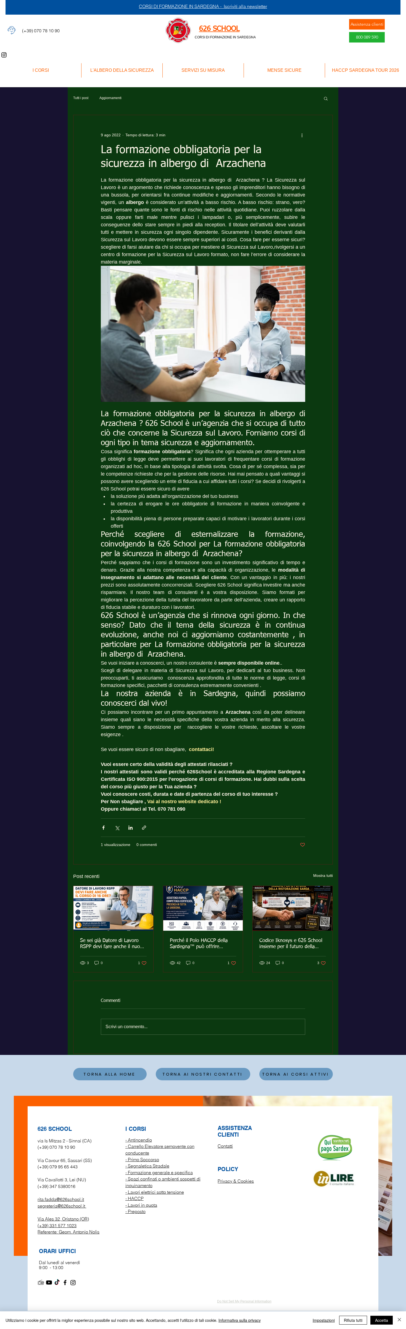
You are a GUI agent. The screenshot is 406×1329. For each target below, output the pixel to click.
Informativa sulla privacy (239, 1320)
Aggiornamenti (110, 98)
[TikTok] (57, 1282)
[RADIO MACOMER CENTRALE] (41, 1282)
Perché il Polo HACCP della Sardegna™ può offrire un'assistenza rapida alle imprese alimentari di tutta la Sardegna (201, 944)
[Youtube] (49, 1282)
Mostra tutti (323, 875)
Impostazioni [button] (324, 1320)
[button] (325, 98)
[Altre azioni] (302, 135)
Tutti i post (80, 98)
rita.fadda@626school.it (61, 1199)
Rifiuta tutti (353, 1320)
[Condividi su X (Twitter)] (117, 827)
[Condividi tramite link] (144, 827)
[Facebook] (65, 1282)
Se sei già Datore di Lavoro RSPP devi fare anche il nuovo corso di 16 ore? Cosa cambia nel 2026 (112, 944)
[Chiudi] (399, 1320)
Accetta (381, 1320)
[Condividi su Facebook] (103, 827)
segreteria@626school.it (61, 1206)
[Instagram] (4, 54)
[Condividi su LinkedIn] (130, 827)
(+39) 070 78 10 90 (56, 1147)
